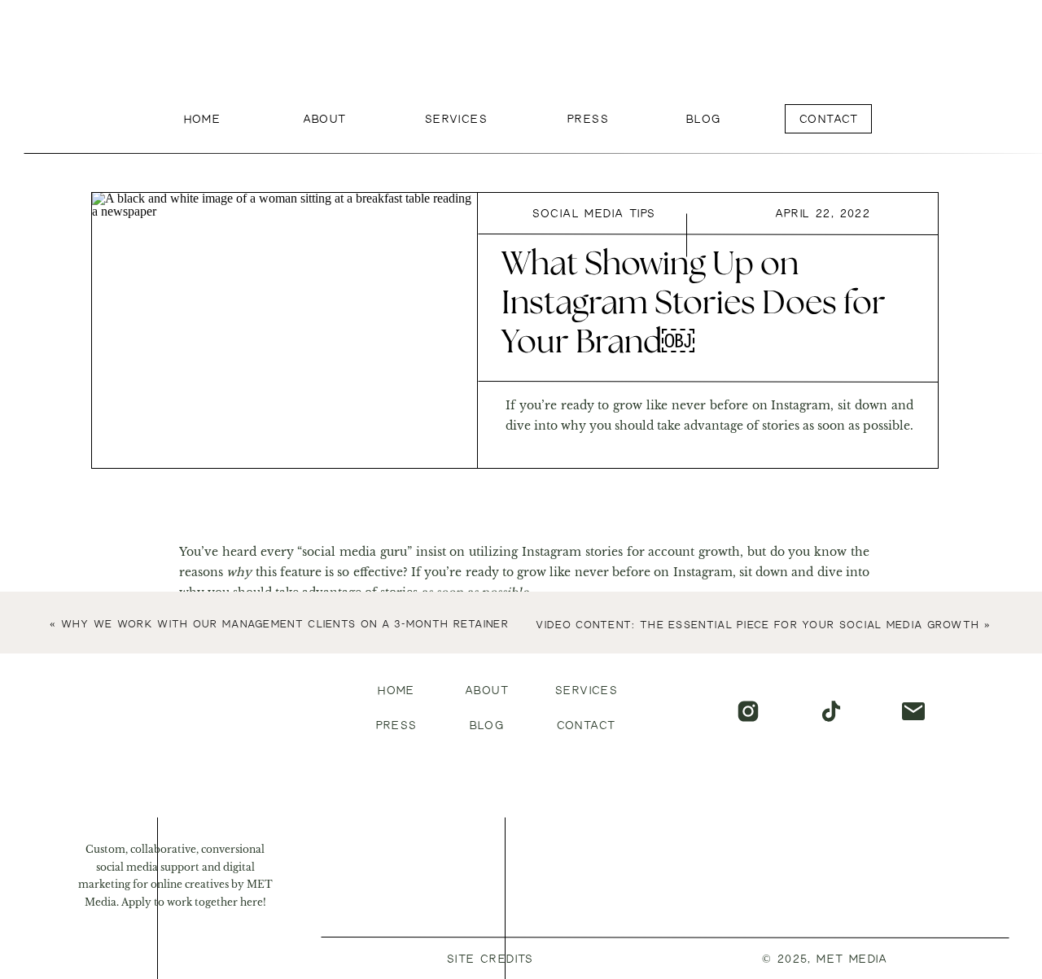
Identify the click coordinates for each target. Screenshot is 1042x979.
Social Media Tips (594, 214)
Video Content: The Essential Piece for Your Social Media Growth (757, 625)
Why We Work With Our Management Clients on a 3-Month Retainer (285, 624)
